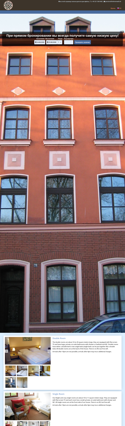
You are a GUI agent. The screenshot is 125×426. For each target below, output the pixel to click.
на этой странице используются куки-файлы (74, 1)
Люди (60, 39)
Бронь (113, 8)
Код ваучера (68, 39)
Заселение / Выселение (45, 39)
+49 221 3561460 (97, 1)
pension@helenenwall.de (113, 1)
